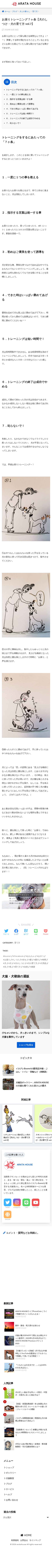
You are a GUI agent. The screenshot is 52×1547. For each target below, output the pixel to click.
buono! (7, 956)
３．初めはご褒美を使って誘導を (20, 104)
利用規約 (15, 1540)
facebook (19, 956)
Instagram (16, 1207)
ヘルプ (8, 1494)
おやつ (41, 956)
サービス (9, 1489)
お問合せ (24, 1540)
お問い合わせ (11, 1500)
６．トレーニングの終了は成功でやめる (23, 118)
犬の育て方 (32, 963)
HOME (27, 1535)
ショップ (9, 1467)
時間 (44, 959)
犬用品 (43, 963)
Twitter (7, 1207)
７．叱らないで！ (13, 123)
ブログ (8, 1484)
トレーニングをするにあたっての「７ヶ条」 (25, 90)
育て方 (17, 942)
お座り (7, 959)
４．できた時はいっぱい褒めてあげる (22, 109)
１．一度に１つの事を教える (18, 94)
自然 (26, 967)
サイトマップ (35, 1540)
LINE (26, 1207)
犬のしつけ (19, 963)
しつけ (16, 959)
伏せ (24, 959)
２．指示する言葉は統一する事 (19, 99)
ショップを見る (26, 1045)
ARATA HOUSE (29, 3)
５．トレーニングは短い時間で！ (20, 113)
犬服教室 (9, 1478)
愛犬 (37, 959)
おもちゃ (31, 956)
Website (7, 1219)
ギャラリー (10, 1473)
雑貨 (33, 967)
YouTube (35, 1207)
